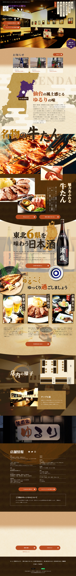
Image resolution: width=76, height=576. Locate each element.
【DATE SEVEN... (53, 71)
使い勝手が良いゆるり (66, 8)
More (59, 54)
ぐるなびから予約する (13, 23)
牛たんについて (29, 217)
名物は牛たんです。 (58, 8)
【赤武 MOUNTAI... (36, 71)
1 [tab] (10, 409)
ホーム (55, 4)
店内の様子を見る (69, 7)
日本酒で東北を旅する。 (64, 9)
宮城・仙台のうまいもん (61, 9)
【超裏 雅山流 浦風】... (20, 71)
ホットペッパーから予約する (12, 27)
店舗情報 (72, 5)
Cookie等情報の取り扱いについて (38, 572)
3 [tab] (12, 409)
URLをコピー (53, 547)
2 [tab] (11, 409)
